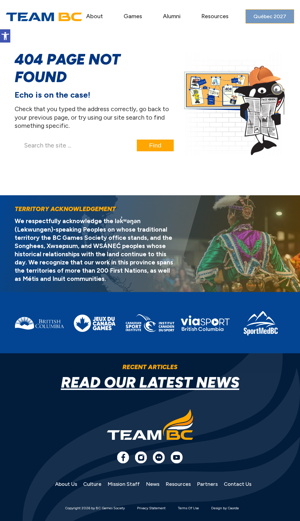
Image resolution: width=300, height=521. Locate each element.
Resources (178, 484)
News (152, 484)
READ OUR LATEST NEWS (150, 382)
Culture (92, 484)
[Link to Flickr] (158, 457)
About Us (66, 484)
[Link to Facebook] (123, 457)
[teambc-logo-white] (44, 17)
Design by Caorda (225, 508)
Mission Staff (124, 484)
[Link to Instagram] (141, 457)
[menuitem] (94, 17)
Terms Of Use (188, 508)
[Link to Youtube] (176, 457)
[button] (5, 36)
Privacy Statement (151, 508)
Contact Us (237, 484)
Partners (207, 484)
